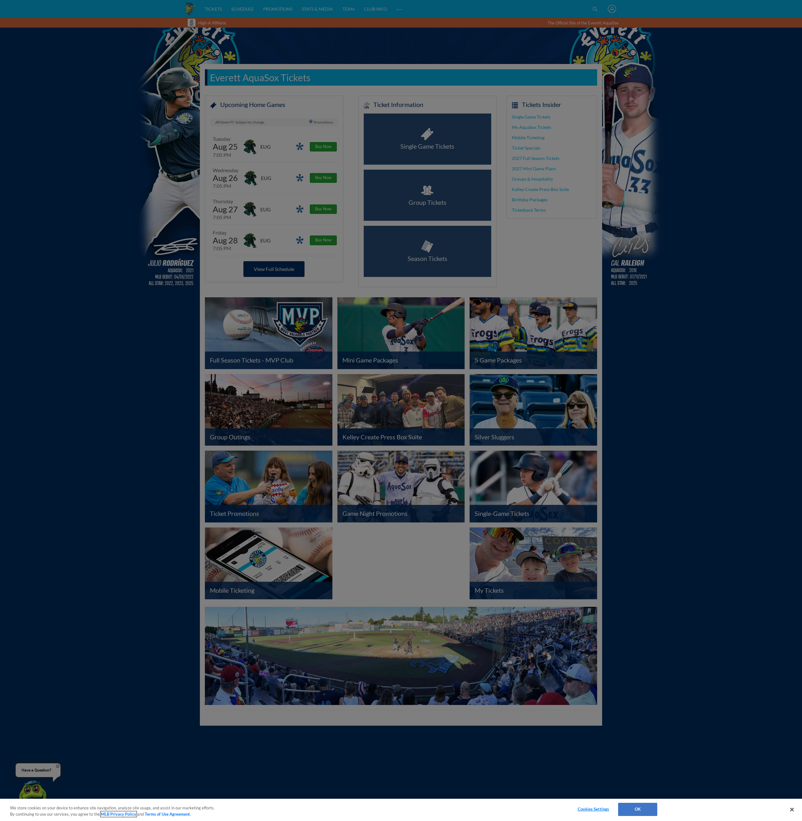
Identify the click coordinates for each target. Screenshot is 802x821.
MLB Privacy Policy (118, 814)
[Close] (792, 809)
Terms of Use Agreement (167, 814)
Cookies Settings (593, 809)
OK (638, 809)
